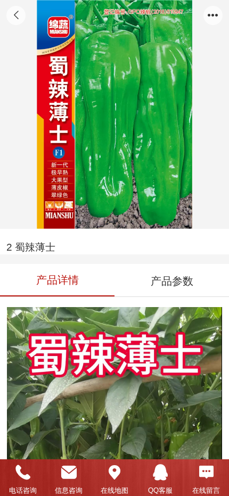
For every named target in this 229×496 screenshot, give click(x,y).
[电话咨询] (23, 472)
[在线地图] (114, 472)
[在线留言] (206, 472)
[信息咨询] (69, 472)
